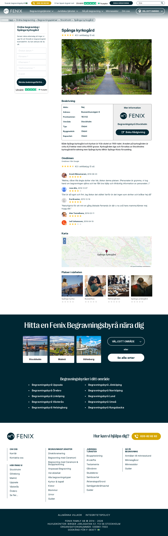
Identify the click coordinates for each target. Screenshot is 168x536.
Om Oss (13, 449)
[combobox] (150, 11)
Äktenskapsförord (96, 481)
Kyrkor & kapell (56, 481)
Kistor (51, 486)
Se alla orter (126, 358)
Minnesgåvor (132, 460)
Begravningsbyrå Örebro (46, 390)
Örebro (13, 491)
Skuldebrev (92, 473)
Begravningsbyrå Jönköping (105, 384)
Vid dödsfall (54, 473)
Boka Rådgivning (135, 132)
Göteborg (15, 473)
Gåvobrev (92, 468)
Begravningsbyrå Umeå (102, 401)
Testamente (93, 464)
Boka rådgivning (121, 3)
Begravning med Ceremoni (62, 457)
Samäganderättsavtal (98, 486)
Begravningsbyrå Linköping (48, 396)
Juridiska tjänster (92, 450)
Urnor (51, 494)
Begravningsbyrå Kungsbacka (106, 407)
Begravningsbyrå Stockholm (132, 124)
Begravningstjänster (60, 449)
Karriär (13, 453)
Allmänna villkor (70, 515)
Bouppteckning (94, 455)
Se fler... (14, 495)
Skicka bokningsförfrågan (32, 82)
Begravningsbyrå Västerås (48, 401)
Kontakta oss (16, 457)
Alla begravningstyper (59, 477)
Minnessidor (131, 464)
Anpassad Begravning (59, 468)
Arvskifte (91, 460)
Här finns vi (16, 465)
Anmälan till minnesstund (138, 455)
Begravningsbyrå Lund (101, 396)
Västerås (14, 486)
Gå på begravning (131, 450)
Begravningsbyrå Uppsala (47, 384)
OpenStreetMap (137, 266)
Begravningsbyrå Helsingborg (49, 407)
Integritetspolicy (98, 515)
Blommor (53, 490)
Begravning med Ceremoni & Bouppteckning (63, 463)
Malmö (13, 478)
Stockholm (86, 121)
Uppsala (14, 482)
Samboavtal (93, 477)
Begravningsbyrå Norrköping (105, 390)
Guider (51, 498)
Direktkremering (56, 453)
